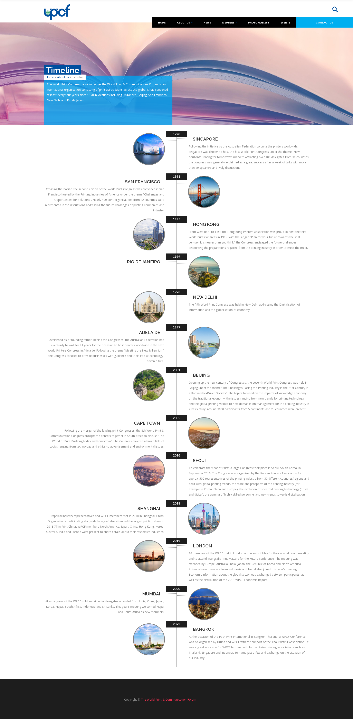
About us (63, 77)
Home (50, 77)
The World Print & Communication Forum (168, 699)
